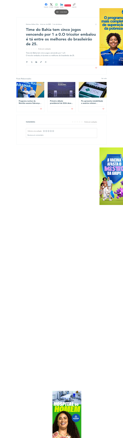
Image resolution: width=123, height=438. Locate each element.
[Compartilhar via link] (41, 62)
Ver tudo (104, 78)
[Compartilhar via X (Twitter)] (31, 62)
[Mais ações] (96, 24)
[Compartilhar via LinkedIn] (36, 62)
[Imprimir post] (46, 62)
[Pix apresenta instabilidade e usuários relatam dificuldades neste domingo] (93, 90)
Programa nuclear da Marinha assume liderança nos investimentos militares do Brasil (30, 102)
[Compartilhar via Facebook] (27, 62)
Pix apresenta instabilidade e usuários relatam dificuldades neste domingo (92, 102)
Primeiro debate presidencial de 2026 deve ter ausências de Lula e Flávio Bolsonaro (60, 102)
